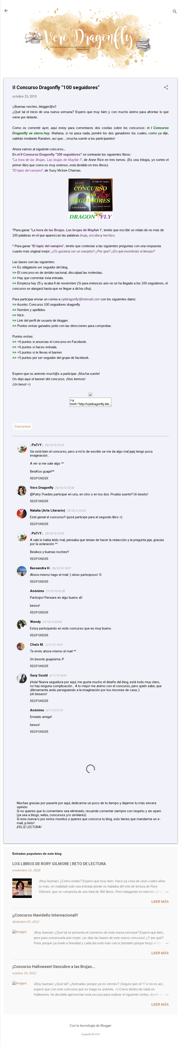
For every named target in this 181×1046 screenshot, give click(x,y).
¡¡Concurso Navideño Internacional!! (45, 915)
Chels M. (37, 645)
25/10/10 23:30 (64, 487)
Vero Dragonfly (41, 488)
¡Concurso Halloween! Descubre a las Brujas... (53, 966)
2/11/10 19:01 (54, 644)
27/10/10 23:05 (52, 622)
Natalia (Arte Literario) (47, 510)
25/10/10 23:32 (76, 510)
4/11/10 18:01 (58, 675)
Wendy (35, 622)
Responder (39, 478)
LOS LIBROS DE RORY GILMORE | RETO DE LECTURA (59, 863)
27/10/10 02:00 (55, 591)
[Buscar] (174, 12)
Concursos (22, 426)
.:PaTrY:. (36, 445)
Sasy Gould (39, 675)
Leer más (160, 901)
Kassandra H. (40, 568)
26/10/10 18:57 (61, 568)
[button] (166, 88)
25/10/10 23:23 (54, 445)
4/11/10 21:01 (54, 710)
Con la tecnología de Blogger (90, 1026)
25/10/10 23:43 (54, 533)
